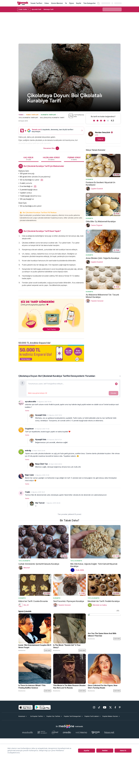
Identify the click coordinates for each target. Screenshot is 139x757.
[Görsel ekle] (116, 384)
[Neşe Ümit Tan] (32, 465)
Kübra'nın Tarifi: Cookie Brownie (33, 601)
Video (46, 3)
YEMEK (20, 115)
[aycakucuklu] (21, 402)
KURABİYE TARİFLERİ (48, 115)
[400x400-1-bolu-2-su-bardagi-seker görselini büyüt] (41, 180)
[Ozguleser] (21, 430)
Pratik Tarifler (23, 9)
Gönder (113, 393)
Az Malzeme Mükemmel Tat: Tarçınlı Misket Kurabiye (102, 296)
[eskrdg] (21, 451)
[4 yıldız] (104, 120)
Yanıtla (27, 410)
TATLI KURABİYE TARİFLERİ (28, 117)
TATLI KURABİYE (24, 561)
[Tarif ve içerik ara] (98, 3)
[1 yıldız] (94, 120)
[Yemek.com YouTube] (104, 707)
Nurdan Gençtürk (102, 132)
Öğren (71, 3)
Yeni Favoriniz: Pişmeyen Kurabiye (68, 601)
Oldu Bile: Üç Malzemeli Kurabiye (101, 221)
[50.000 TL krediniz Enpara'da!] (51, 353)
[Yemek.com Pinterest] (120, 707)
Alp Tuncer (40, 503)
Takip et (100, 139)
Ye (66, 3)
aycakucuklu (30, 401)
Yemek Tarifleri (36, 3)
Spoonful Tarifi (36, 9)
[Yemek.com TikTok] (99, 707)
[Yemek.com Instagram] (94, 707)
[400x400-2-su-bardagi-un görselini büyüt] (35, 186)
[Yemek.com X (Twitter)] (110, 707)
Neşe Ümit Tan (41, 464)
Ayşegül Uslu (40, 415)
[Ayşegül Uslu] (32, 416)
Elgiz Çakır (29, 475)
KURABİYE (89, 179)
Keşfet (78, 3)
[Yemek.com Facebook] (115, 707)
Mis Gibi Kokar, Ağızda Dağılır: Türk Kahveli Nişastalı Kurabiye (93, 565)
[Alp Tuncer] (32, 504)
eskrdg (28, 450)
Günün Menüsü (57, 3)
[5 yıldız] (107, 120)
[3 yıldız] (101, 120)
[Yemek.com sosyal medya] (66, 726)
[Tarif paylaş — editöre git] (51, 314)
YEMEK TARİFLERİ (32, 115)
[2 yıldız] (97, 120)
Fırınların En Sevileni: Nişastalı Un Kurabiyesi (100, 183)
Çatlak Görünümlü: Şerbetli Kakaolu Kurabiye (38, 564)
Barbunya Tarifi (48, 9)
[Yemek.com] (22, 3)
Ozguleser (29, 429)
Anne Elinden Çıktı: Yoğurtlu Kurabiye (102, 258)
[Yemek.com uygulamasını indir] (25, 707)
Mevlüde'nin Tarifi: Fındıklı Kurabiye (104, 601)
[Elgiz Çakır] (21, 476)
